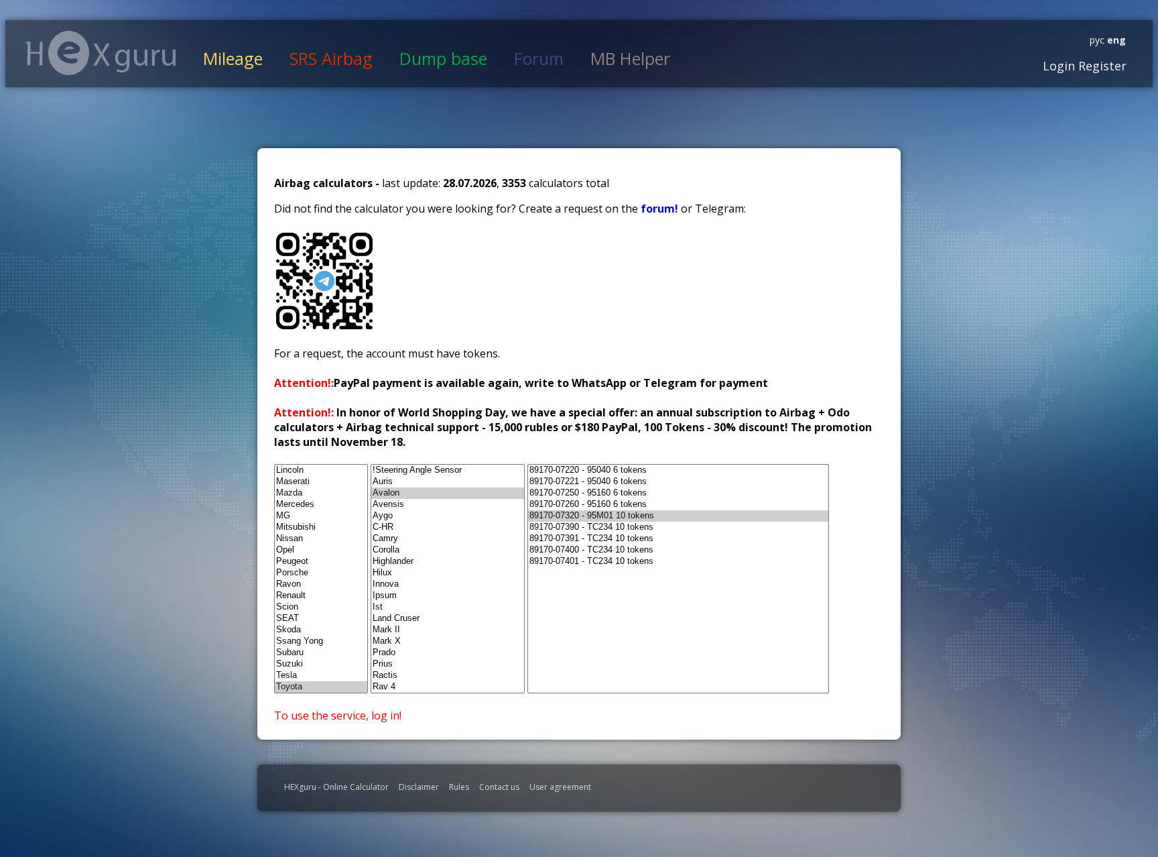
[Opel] (321, 550)
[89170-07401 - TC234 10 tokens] (678, 561)
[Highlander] (447, 561)
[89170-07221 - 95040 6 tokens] (678, 482)
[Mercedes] (321, 504)
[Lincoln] (321, 470)
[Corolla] (447, 550)
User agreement (560, 787)
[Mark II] (447, 630)
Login (1059, 66)
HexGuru (100, 53)
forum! (661, 208)
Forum (539, 58)
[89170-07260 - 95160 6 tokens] (678, 504)
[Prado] (447, 653)
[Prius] (447, 664)
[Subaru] (321, 653)
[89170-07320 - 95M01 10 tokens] (678, 516)
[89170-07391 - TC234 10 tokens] (678, 539)
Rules (459, 787)
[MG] (321, 516)
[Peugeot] (321, 561)
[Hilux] (447, 573)
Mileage (233, 58)
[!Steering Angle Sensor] (447, 470)
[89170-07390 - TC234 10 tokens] (678, 527)
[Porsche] (321, 573)
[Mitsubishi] (321, 527)
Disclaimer (419, 787)
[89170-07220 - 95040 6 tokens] (678, 470)
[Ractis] (447, 675)
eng (1115, 40)
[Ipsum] (447, 596)
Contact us (499, 787)
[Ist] (447, 607)
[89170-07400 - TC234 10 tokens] (678, 550)
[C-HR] (447, 527)
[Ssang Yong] (321, 641)
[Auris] (447, 482)
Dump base (443, 58)
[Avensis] (447, 504)
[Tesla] (321, 675)
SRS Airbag (331, 58)
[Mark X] (447, 641)
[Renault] (321, 596)
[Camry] (447, 539)
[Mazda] (321, 493)
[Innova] (447, 584)
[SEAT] (321, 618)
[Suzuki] (321, 664)
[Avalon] (447, 493)
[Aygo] (447, 516)
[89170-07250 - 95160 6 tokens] (678, 493)
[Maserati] (321, 482)
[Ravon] (321, 584)
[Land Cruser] (447, 618)
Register (1101, 66)
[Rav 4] (447, 687)
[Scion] (321, 607)
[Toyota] (321, 687)
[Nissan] (321, 539)
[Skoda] (321, 630)
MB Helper (630, 58)
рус (1097, 40)
